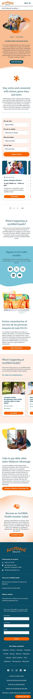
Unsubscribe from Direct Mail (11, 588)
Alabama (6, 650)
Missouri (19, 654)
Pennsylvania (16, 661)
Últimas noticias (7, 594)
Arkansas (20, 650)
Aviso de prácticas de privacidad (16, 680)
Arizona (12, 650)
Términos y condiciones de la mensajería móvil (16, 693)
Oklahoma (7, 661)
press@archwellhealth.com (10, 600)
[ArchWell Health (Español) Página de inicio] (8, 3)
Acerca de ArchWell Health (10, 578)
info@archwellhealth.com (12, 570)
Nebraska (26, 654)
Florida (5, 654)
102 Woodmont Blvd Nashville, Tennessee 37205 (13, 566)
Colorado (27, 650)
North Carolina (17, 658)
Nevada (8, 658)
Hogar (12, 37)
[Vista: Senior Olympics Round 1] (14, 180)
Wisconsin (25, 661)
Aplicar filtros (16, 154)
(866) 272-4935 (9, 562)
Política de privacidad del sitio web (16, 688)
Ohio (25, 658)
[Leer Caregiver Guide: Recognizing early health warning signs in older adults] (14, 399)
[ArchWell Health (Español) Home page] (16, 549)
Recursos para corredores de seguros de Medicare (14, 583)
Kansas (12, 654)
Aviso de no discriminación (16, 684)
